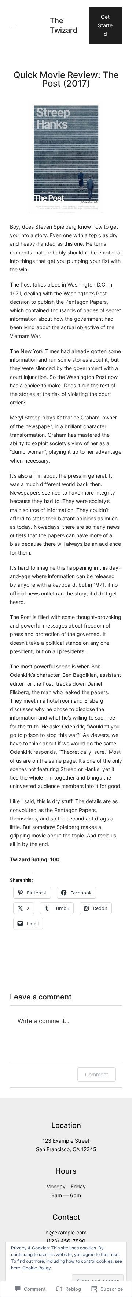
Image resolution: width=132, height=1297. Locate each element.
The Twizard (63, 25)
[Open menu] (14, 25)
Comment (96, 1074)
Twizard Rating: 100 (35, 859)
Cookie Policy (36, 1267)
